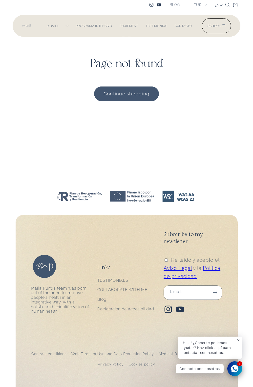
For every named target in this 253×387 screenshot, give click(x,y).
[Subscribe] (215, 292)
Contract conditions (48, 354)
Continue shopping (126, 93)
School (214, 26)
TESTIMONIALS (112, 280)
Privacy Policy (111, 364)
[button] (227, 4)
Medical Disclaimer (176, 354)
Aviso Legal (178, 268)
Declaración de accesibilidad (125, 309)
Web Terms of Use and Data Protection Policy (112, 354)
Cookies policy (142, 364)
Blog (101, 299)
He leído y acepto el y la (192, 268)
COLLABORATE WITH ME (122, 289)
